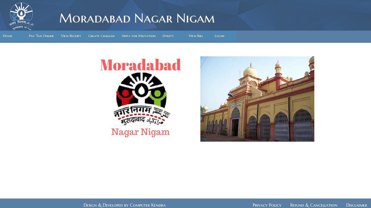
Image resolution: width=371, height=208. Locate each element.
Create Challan (101, 36)
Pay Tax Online (41, 36)
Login (219, 36)
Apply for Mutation (139, 36)
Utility (168, 36)
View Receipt (71, 36)
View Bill (196, 36)
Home (7, 36)
